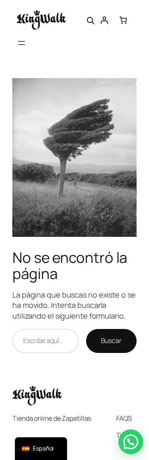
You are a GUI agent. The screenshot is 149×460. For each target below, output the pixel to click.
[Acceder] (104, 20)
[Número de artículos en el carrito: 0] (123, 20)
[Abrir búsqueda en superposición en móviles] (91, 20)
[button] (130, 441)
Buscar (111, 340)
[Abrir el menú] (21, 43)
